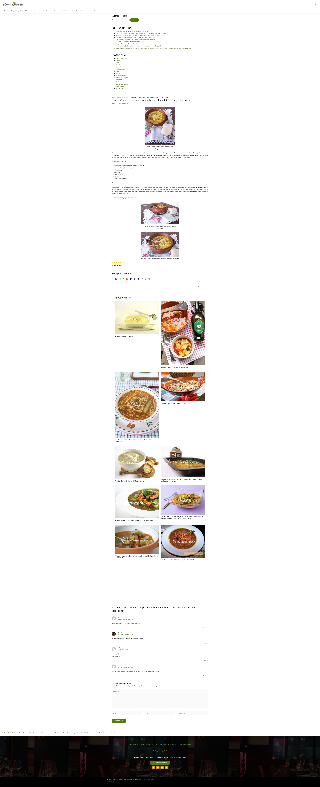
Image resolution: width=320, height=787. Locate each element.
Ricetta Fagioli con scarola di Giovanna (175, 403)
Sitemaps (151, 779)
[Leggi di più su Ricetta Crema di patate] (137, 317)
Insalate (118, 73)
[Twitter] (158, 767)
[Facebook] (112, 279)
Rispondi (205, 628)
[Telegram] (149, 279)
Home (130, 744)
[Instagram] (162, 767)
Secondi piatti (120, 86)
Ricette (118, 82)
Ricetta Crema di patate (124, 336)
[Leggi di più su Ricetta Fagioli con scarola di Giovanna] (183, 386)
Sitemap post (110, 781)
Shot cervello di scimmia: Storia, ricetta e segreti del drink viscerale (135, 39)
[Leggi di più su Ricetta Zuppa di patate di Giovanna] (183, 333)
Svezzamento (120, 88)
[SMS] (131, 279)
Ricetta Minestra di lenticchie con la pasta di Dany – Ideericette (134, 440)
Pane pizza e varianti (122, 77)
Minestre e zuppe (121, 75)
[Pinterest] (116, 279)
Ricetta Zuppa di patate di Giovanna (174, 367)
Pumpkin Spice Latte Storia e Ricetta (126, 44)
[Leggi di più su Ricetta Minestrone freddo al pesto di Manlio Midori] (137, 501)
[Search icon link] (315, 4)
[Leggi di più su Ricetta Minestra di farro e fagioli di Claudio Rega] (183, 541)
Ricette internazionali (122, 84)
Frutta (117, 71)
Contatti (180, 744)
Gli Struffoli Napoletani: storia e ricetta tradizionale (130, 41)
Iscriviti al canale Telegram (160, 762)
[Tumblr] (134, 279)
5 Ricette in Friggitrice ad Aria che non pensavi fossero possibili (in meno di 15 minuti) (141, 33)
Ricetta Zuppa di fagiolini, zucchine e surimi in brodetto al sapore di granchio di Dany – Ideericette (182, 517)
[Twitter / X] (138, 279)
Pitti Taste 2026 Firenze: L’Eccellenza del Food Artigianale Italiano (135, 37)
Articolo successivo (201, 286)
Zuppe (142, 744)
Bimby (117, 62)
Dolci (156, 744)
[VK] (142, 279)
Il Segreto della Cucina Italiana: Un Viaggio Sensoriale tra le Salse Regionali (138, 46)
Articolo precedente (119, 286)
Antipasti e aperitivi (121, 58)
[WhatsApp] (120, 279)
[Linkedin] (123, 279)
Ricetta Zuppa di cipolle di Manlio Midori (129, 481)
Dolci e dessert (120, 69)
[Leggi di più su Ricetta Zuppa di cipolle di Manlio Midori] (137, 462)
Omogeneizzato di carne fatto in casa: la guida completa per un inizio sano (138, 35)
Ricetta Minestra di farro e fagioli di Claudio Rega (179, 560)
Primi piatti (119, 79)
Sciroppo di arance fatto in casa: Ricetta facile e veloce (132, 31)
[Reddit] (127, 279)
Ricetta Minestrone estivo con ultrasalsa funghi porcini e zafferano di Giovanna (181, 480)
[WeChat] (145, 279)
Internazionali (163, 744)
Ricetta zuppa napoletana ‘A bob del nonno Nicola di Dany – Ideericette (136, 557)
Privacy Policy (143, 779)
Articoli (118, 60)
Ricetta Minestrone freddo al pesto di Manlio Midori (134, 520)
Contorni (118, 67)
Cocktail (118, 65)
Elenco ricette (187, 744)
